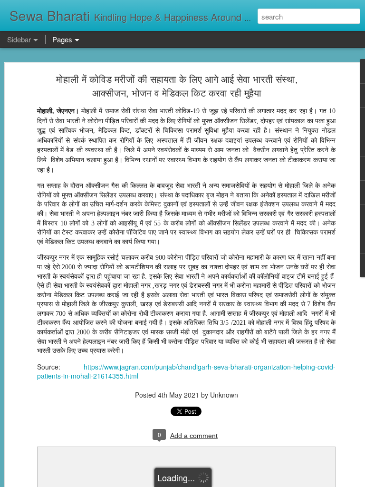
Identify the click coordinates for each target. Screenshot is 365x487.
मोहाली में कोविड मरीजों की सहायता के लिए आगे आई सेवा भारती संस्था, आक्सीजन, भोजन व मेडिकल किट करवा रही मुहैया (177, 85)
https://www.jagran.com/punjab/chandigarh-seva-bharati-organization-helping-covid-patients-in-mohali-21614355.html (186, 371)
